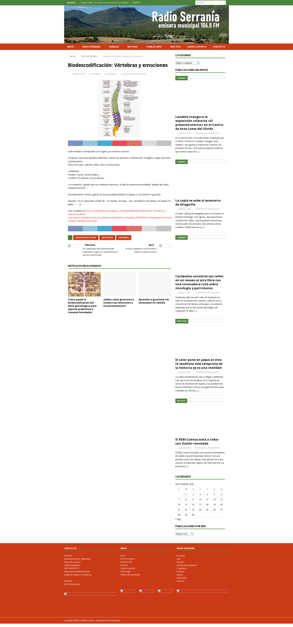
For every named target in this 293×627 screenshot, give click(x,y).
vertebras (123, 237)
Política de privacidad (130, 574)
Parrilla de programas (187, 565)
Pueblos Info (154, 46)
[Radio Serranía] (146, 41)
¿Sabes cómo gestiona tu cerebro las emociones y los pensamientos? (118, 303)
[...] (197, 151)
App (178, 558)
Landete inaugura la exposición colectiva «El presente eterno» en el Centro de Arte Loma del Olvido (199, 123)
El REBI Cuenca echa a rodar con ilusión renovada (197, 441)
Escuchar (181, 555)
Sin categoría (111, 73)
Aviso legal (125, 571)
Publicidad (181, 577)
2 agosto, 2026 (184, 133)
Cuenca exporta (196, 46)
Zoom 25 (181, 581)
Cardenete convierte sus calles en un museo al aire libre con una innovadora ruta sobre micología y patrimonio (199, 282)
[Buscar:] (210, 2)
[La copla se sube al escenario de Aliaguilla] (200, 178)
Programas (182, 568)
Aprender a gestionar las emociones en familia (154, 301)
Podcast (180, 571)
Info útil (175, 46)
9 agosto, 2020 (78, 73)
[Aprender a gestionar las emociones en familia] (155, 284)
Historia (180, 562)
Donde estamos (127, 558)
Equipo (180, 574)
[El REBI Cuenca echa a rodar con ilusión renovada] (200, 417)
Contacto (219, 46)
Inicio (70, 46)
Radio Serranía (91, 46)
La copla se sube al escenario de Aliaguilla (198, 202)
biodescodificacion (86, 237)
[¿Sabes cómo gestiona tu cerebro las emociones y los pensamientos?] (119, 284)
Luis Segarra (95, 73)
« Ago (178, 519)
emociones (107, 237)
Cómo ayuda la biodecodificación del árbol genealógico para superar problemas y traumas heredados (82, 306)
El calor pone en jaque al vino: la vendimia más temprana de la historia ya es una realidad (199, 364)
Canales (114, 46)
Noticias (132, 46)
